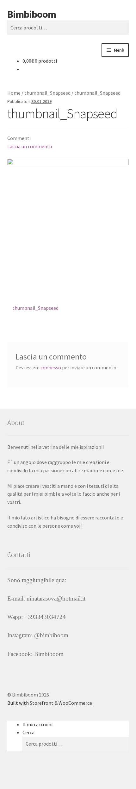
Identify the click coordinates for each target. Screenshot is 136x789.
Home (14, 93)
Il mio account (37, 724)
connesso (50, 367)
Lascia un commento (29, 146)
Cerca (28, 732)
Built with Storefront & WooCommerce (49, 703)
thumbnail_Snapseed (47, 93)
